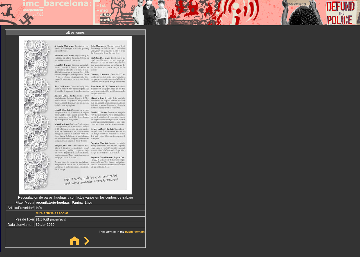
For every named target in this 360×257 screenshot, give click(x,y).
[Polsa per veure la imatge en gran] (75, 193)
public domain (135, 231)
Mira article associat (52, 213)
